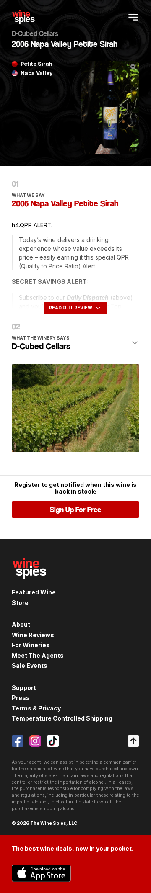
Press (21, 697)
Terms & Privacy (36, 708)
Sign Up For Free (75, 509)
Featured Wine (34, 592)
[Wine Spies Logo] (29, 583)
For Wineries (31, 645)
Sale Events (29, 665)
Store (20, 602)
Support (24, 687)
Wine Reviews (33, 634)
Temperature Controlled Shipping (62, 718)
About (21, 624)
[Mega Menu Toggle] (133, 17)
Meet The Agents (38, 655)
